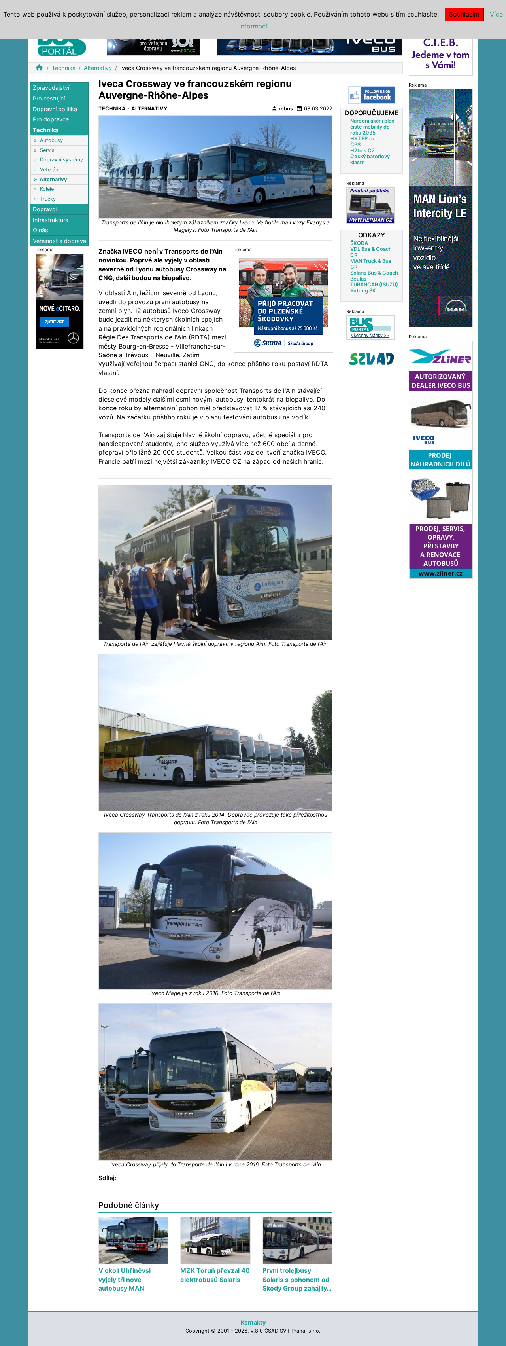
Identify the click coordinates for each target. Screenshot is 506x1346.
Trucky (48, 198)
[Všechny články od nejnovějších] (370, 327)
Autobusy (51, 140)
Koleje (47, 189)
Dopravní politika (55, 108)
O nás (40, 230)
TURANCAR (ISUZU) (374, 285)
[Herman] (370, 205)
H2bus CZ (362, 151)
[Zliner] (441, 459)
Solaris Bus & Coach (374, 273)
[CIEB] (441, 53)
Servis (47, 150)
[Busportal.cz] (62, 41)
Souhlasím (464, 14)
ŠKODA (359, 243)
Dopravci (45, 209)
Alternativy (98, 67)
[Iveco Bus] (309, 43)
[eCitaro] (60, 301)
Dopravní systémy (61, 160)
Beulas (358, 279)
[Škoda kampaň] (283, 302)
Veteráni (49, 170)
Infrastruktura (50, 219)
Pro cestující (49, 98)
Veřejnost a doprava (59, 240)
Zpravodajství (51, 87)
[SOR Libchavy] (153, 43)
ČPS (355, 145)
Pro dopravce (51, 119)
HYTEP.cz (362, 139)
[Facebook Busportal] (371, 95)
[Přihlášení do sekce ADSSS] (371, 359)
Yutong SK (363, 291)
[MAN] (441, 207)
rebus (282, 108)
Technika (64, 67)
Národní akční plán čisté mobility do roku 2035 (372, 127)
